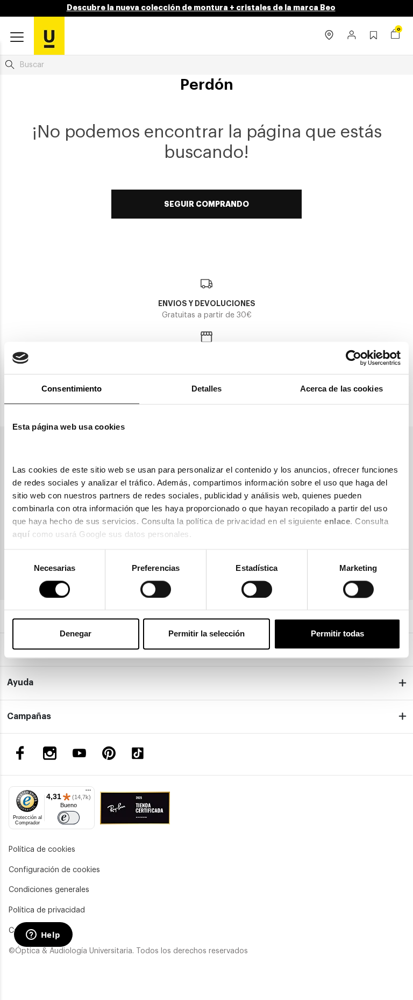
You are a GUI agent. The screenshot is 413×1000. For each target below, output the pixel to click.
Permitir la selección (206, 634)
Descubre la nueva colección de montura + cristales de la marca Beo (201, 7)
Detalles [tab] (206, 388)
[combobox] (206, 65)
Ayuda (20, 682)
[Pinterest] (109, 753)
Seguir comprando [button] (206, 204)
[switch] (155, 589)
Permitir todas (337, 634)
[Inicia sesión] (352, 36)
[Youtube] (79, 753)
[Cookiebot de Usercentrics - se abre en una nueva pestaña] (354, 358)
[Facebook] (20, 753)
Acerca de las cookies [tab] (341, 388)
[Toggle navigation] (17, 37)
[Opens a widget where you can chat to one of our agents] (43, 935)
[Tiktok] (141, 753)
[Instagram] (49, 753)
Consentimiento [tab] (71, 388)
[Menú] (88, 792)
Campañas (29, 716)
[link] (49, 35)
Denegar (75, 634)
